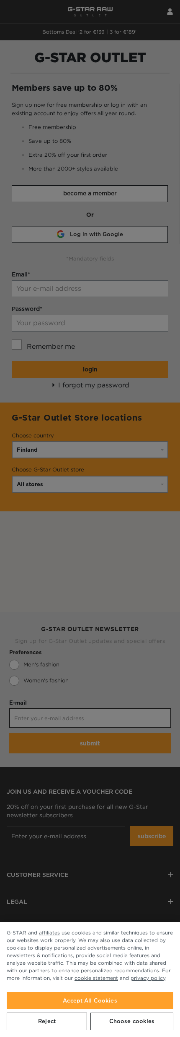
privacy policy (148, 978)
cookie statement (96, 978)
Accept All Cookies (90, 1001)
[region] (90, 979)
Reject (47, 1021)
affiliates (49, 932)
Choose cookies (132, 1021)
